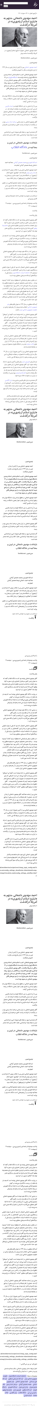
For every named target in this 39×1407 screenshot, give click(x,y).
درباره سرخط (18, 1405)
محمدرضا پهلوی (7, 1390)
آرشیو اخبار (33, 13)
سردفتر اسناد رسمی (11, 122)
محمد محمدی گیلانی (20, 162)
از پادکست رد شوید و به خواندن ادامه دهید (24, 613)
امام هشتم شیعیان (21, 373)
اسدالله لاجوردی (32, 162)
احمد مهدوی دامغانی (31, 67)
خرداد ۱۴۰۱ (21, 13)
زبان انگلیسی (8, 380)
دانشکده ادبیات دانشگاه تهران (21, 272)
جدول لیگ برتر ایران (7, 1405)
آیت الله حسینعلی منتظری (15, 1378)
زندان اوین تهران (31, 172)
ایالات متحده (30, 344)
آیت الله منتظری (27, 1390)
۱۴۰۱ (27, 13)
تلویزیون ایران (26, 361)
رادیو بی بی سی (32, 1392)
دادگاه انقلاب (19, 147)
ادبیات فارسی (9, 106)
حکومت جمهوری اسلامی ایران (28, 310)
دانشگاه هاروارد (13, 77)
